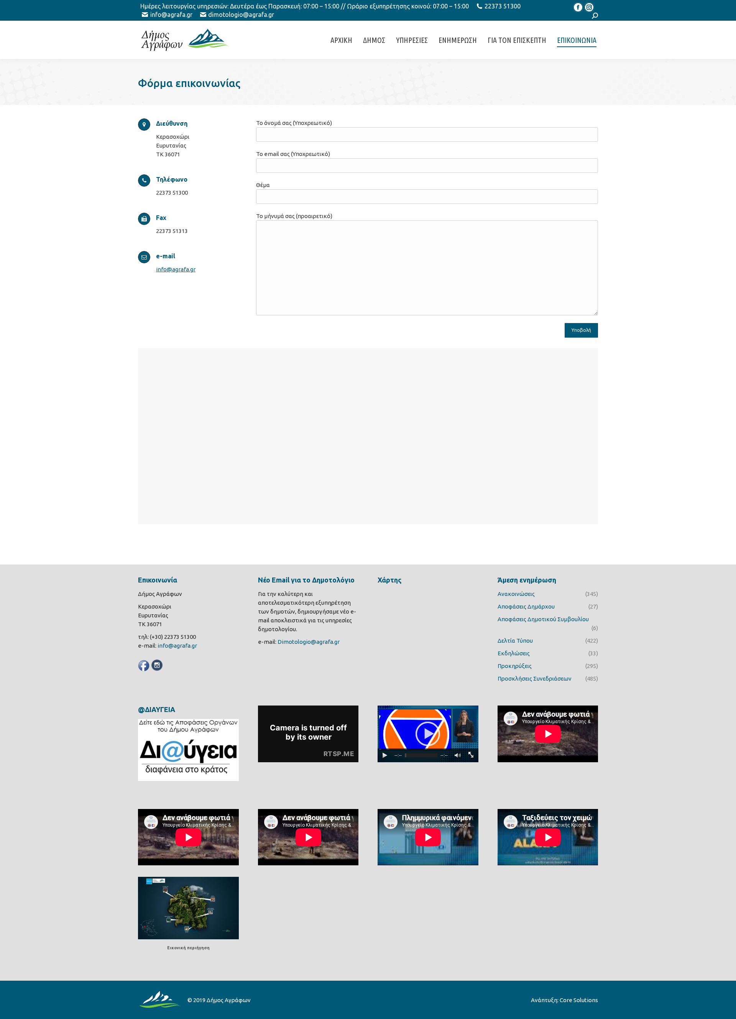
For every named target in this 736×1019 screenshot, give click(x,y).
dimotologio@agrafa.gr (241, 14)
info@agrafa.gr (171, 14)
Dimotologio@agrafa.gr (309, 641)
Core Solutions (579, 1000)
